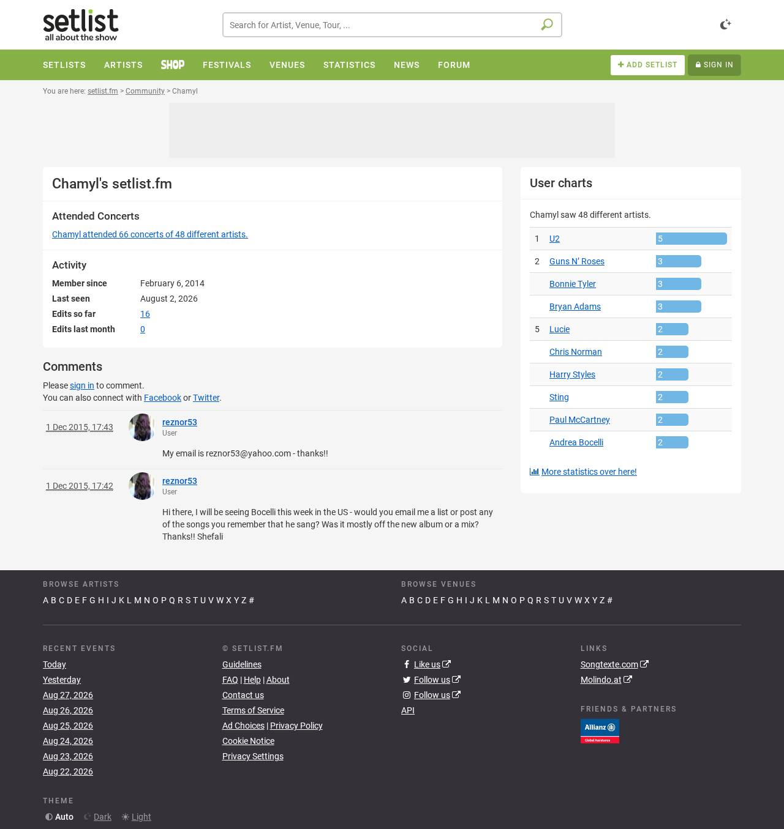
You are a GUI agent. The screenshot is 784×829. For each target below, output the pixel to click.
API (408, 710)
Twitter (206, 398)
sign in (82, 385)
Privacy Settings (253, 756)
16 (145, 314)
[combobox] (392, 24)
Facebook (162, 398)
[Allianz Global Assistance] (600, 730)
